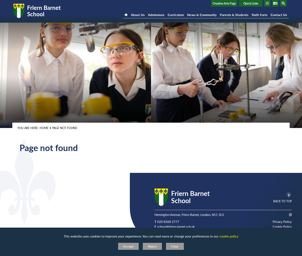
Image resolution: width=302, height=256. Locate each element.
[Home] (126, 12)
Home (44, 128)
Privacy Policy (282, 221)
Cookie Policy (282, 226)
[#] (267, 3)
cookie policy (228, 236)
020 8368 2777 (168, 221)
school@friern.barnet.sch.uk (176, 226)
